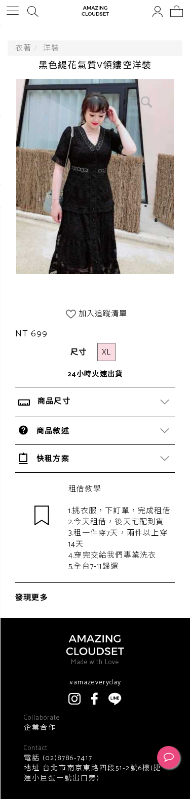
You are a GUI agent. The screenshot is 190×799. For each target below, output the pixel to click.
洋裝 (51, 48)
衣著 (23, 48)
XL (106, 352)
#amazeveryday (95, 683)
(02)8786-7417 (66, 758)
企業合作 (40, 728)
